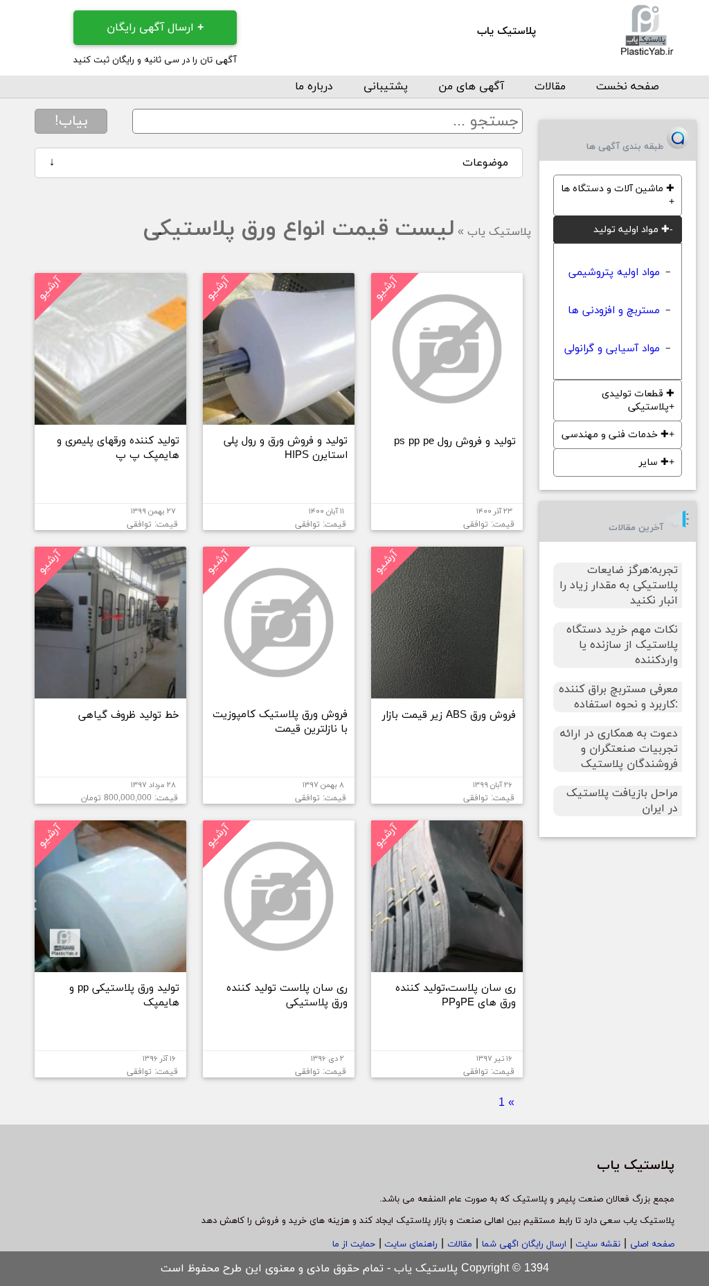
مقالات (550, 86)
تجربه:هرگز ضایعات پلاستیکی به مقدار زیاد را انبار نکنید (618, 585)
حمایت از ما (353, 1244)
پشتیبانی (386, 86)
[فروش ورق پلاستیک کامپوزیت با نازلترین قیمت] (278, 693)
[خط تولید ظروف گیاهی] (110, 693)
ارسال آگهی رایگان (155, 27)
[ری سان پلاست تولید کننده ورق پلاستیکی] (278, 966)
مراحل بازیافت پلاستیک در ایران (622, 801)
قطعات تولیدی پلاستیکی (638, 400)
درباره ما (314, 86)
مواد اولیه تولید (631, 229)
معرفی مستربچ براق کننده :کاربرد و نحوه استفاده (618, 697)
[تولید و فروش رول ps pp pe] (447, 419)
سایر (654, 462)
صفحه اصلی (652, 1244)
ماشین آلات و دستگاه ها (617, 188)
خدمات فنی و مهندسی (615, 434)
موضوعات (279, 162)
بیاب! (71, 121)
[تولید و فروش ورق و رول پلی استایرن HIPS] (278, 419)
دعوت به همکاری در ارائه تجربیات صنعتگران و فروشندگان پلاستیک (619, 749)
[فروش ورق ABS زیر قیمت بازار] (447, 693)
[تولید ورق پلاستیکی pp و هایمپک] (110, 966)
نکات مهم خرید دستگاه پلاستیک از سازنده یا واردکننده (622, 645)
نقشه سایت (596, 1244)
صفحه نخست (627, 86)
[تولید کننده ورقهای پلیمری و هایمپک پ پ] (110, 419)
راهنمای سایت (410, 1244)
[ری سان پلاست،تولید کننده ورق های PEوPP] (447, 966)
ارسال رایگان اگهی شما (524, 1244)
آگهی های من (471, 86)
